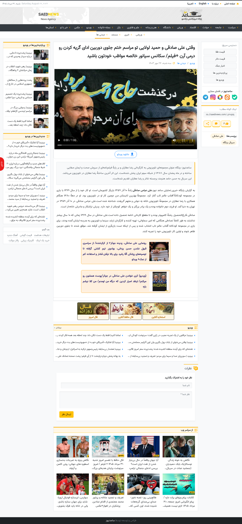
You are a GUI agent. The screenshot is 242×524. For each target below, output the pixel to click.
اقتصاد (193, 28)
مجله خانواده (104, 28)
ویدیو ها (220, 80)
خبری (127, 35)
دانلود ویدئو (123, 154)
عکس (77, 28)
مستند (114, 35)
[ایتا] (227, 97)
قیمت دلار (220, 59)
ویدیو (89, 28)
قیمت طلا (220, 52)
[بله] (234, 97)
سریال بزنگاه (229, 143)
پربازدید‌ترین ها (220, 73)
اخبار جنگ (220, 66)
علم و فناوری (133, 28)
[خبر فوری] (2, 164)
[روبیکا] (220, 97)
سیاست (232, 28)
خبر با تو (64, 28)
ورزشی (139, 35)
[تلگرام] (205, 97)
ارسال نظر (66, 414)
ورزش (180, 28)
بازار (119, 28)
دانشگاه (167, 28)
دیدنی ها (100, 35)
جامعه (218, 28)
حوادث (205, 28)
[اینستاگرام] (213, 97)
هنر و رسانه (151, 28)
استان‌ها (50, 28)
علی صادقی (217, 136)
